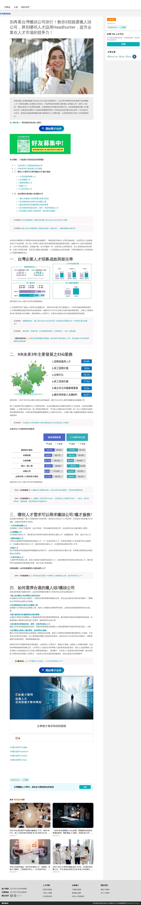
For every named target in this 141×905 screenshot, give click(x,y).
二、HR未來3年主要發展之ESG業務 (28, 168)
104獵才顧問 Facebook (19, 751)
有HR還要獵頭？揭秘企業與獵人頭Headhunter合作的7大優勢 (44, 220)
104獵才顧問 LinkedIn (18, 755)
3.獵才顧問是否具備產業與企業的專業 (33, 204)
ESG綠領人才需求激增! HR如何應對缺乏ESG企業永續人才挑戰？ (46, 422)
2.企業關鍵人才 (25, 179)
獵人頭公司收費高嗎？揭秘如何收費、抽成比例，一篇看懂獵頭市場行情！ (49, 228)
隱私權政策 (5, 903)
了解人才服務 (47, 893)
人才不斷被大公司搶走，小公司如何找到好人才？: (45, 661)
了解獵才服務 (76, 889)
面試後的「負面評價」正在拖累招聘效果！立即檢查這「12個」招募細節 (49, 331)
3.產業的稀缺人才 (25, 182)
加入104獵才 (105, 893)
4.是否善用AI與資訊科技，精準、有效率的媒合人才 (39, 208)
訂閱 (123, 44)
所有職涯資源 (5, 13)
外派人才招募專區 (78, 896)
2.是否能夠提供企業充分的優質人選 (32, 201)
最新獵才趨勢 (76, 893)
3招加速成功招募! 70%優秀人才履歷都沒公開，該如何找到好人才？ (58, 575)
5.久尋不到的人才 (25, 189)
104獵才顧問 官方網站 (18, 747)
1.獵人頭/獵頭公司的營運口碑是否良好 (34, 198)
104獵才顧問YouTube (18, 760)
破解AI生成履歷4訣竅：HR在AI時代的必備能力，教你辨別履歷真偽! (58, 490)
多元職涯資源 (47, 896)
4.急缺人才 (23, 186)
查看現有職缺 (47, 889)
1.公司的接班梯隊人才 (27, 176)
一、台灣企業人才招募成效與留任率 (28, 165)
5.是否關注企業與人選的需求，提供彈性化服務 (37, 211)
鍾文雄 (16, 122)
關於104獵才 (105, 889)
